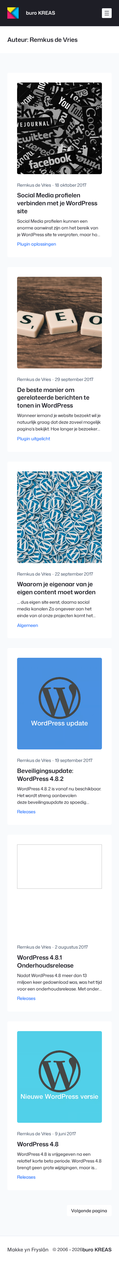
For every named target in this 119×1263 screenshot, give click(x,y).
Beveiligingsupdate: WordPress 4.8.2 (45, 774)
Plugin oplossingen (36, 244)
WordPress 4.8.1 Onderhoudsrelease (45, 961)
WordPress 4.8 (38, 1144)
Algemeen (27, 625)
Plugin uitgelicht (33, 438)
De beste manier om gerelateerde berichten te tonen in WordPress (53, 397)
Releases (26, 811)
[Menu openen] (107, 13)
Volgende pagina (89, 1210)
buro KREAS (40, 12)
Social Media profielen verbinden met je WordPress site (57, 203)
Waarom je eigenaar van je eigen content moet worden (56, 588)
